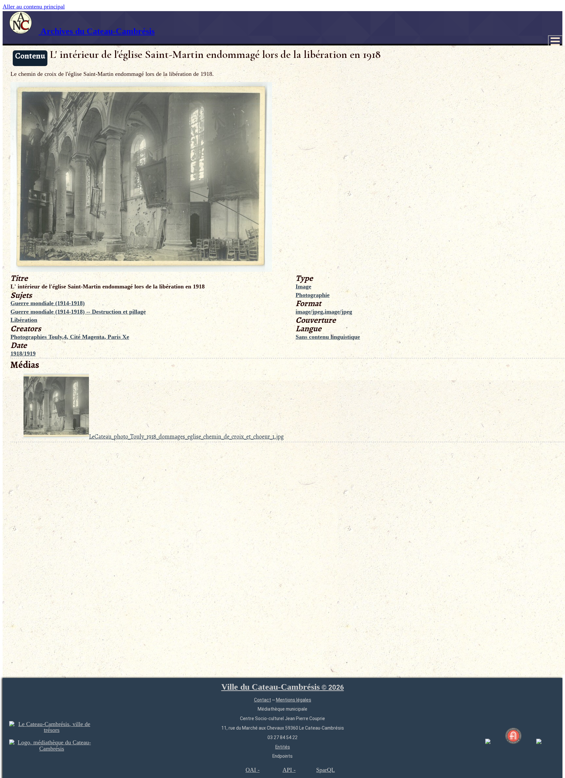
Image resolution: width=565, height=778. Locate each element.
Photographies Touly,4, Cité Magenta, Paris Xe (69, 337)
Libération (23, 320)
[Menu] (555, 41)
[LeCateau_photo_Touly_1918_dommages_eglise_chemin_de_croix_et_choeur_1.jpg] (141, 270)
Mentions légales (293, 699)
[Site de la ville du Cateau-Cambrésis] (52, 730)
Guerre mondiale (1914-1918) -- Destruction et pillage (78, 311)
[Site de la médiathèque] (52, 748)
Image (303, 286)
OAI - (253, 770)
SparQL (325, 770)
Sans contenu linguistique (328, 337)
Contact (262, 699)
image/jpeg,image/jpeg (324, 311)
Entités (282, 747)
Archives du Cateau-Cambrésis (97, 31)
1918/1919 (23, 353)
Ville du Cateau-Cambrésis (282, 687)
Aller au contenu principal (34, 6)
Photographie (313, 295)
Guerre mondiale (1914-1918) (47, 303)
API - (289, 770)
